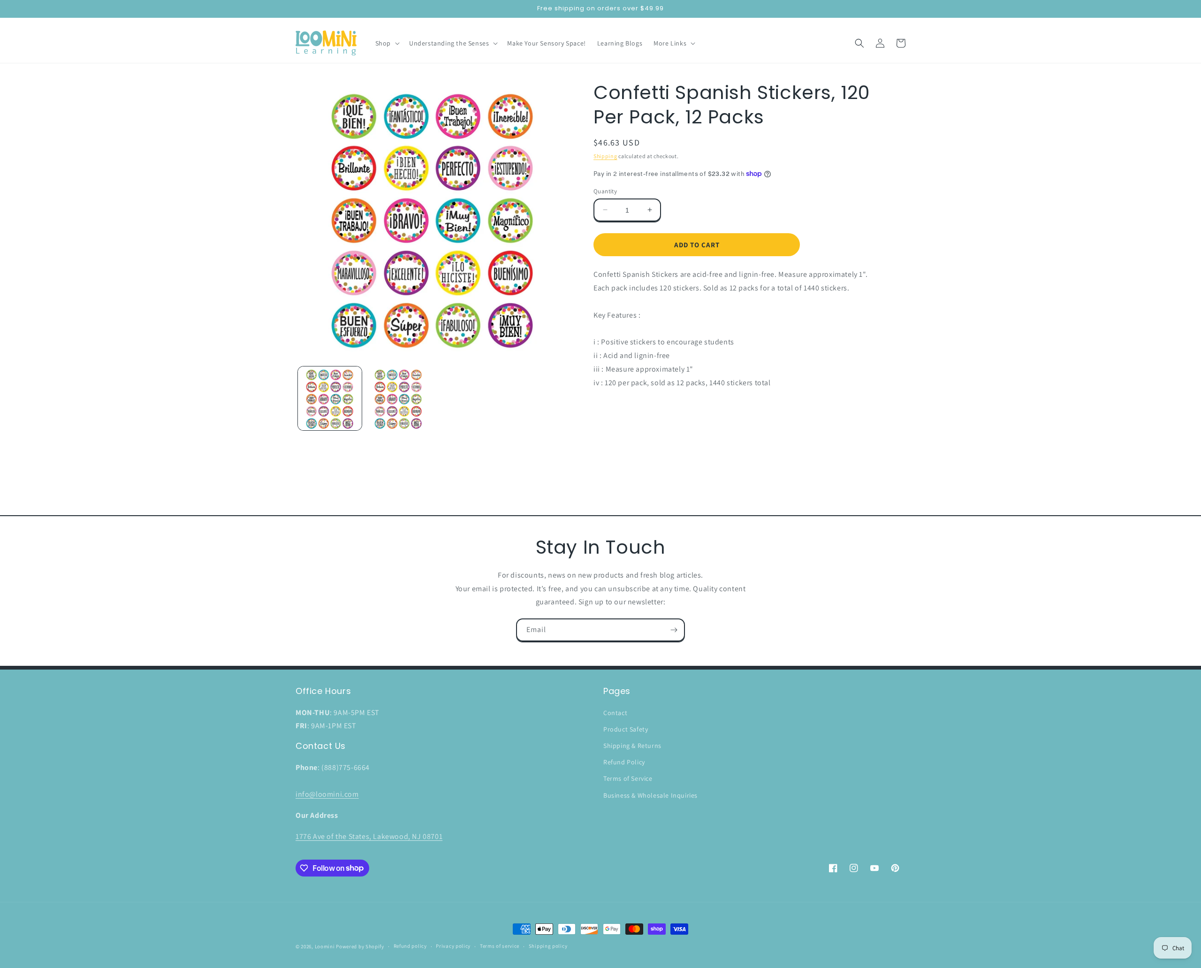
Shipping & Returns (632, 745)
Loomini (325, 946)
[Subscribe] (673, 629)
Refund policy (410, 946)
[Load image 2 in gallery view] (398, 398)
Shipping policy (548, 946)
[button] (386, 43)
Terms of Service (628, 778)
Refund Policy (624, 762)
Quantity (605, 191)
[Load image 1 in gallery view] (330, 398)
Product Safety (625, 729)
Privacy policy (453, 946)
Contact (615, 713)
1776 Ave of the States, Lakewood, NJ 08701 (369, 836)
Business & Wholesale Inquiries (650, 795)
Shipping (605, 156)
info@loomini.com (327, 794)
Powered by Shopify (360, 946)
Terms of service (499, 946)
